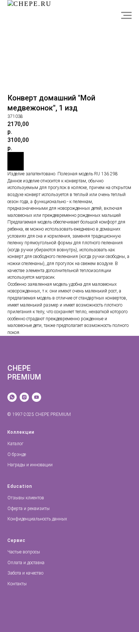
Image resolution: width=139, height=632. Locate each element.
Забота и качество (25, 573)
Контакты (17, 583)
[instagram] (24, 397)
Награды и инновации (30, 464)
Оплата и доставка (25, 562)
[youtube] (36, 397)
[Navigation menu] (126, 15)
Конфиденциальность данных (37, 519)
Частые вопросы (23, 552)
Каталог (15, 443)
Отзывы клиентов (25, 497)
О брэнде (16, 454)
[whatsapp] (12, 397)
